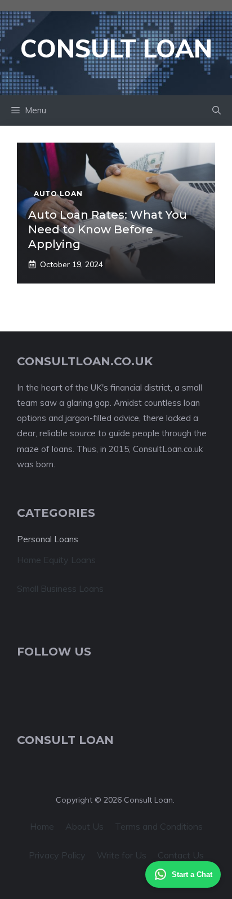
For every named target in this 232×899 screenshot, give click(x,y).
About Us (84, 826)
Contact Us (181, 855)
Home (42, 826)
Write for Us (121, 855)
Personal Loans (47, 539)
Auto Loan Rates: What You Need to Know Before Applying (107, 229)
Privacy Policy (57, 855)
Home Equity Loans (56, 559)
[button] (216, 110)
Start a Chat (192, 874)
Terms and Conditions (159, 826)
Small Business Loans (60, 588)
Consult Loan (116, 48)
